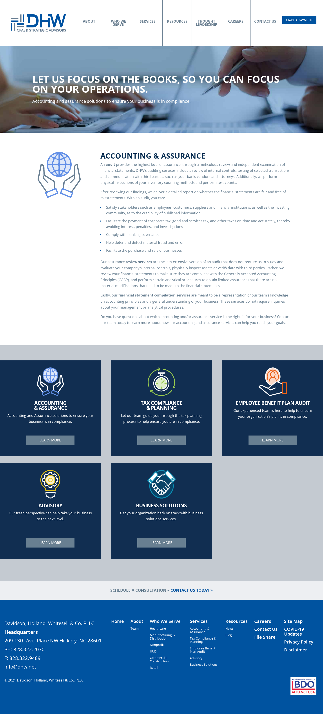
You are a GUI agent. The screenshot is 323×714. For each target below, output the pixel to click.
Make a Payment (299, 20)
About (89, 21)
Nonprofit (157, 645)
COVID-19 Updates (294, 631)
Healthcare (158, 628)
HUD (153, 651)
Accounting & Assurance (199, 630)
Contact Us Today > (192, 590)
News (229, 628)
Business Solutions (204, 664)
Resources (177, 21)
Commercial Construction (159, 659)
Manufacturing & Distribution (162, 636)
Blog (228, 635)
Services (148, 21)
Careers (235, 21)
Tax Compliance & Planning (203, 640)
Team (135, 628)
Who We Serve (118, 23)
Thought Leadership (206, 23)
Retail (154, 667)
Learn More (50, 440)
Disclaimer (295, 650)
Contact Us (265, 21)
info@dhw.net (20, 666)
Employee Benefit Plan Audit (202, 650)
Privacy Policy (298, 642)
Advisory (196, 658)
